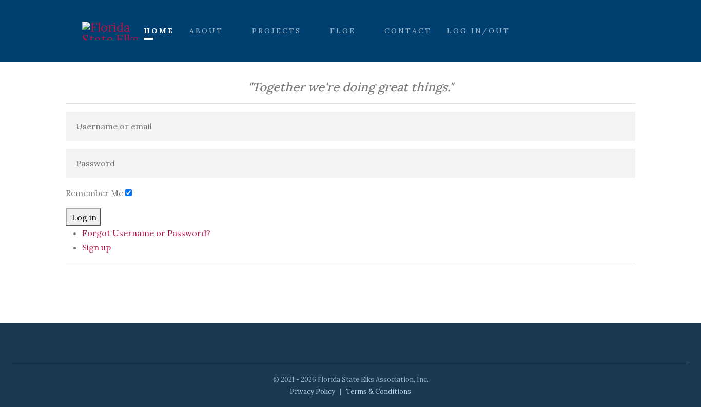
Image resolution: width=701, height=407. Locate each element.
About (206, 30)
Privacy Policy (312, 391)
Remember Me (94, 193)
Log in (84, 217)
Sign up (96, 247)
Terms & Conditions (378, 391)
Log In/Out (478, 30)
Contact (408, 30)
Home (159, 30)
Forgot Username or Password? (146, 233)
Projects (276, 30)
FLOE (343, 30)
